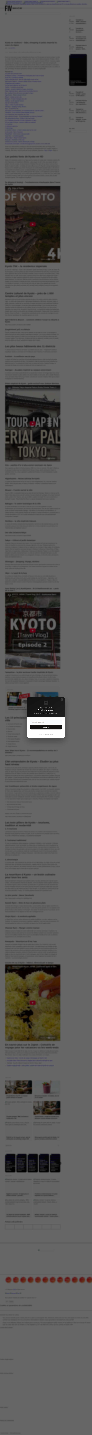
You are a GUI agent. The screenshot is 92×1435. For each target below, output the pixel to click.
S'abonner (46, 727)
